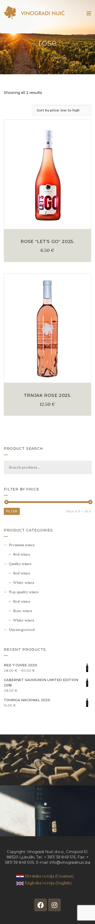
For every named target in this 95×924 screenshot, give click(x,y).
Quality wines (20, 563)
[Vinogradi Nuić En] (34, 12)
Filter (11, 511)
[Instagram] (54, 905)
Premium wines (22, 545)
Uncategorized (21, 629)
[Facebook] (40, 905)
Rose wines (22, 611)
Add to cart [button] (47, 223)
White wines (23, 582)
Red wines (21, 554)
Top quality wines (24, 592)
